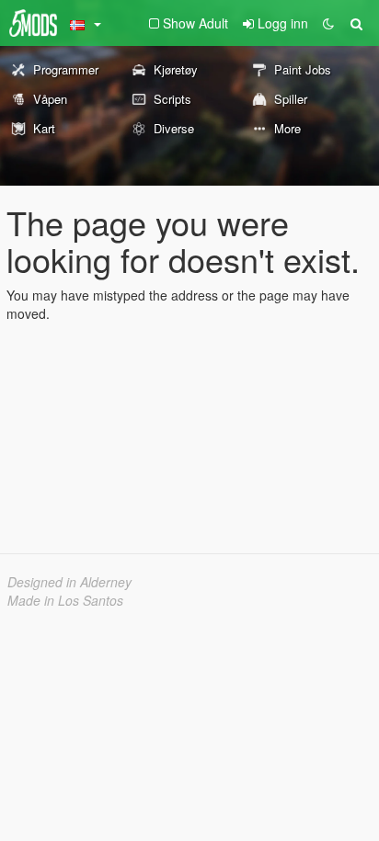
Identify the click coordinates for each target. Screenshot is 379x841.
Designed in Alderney (69, 582)
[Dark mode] (328, 23)
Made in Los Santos (65, 600)
